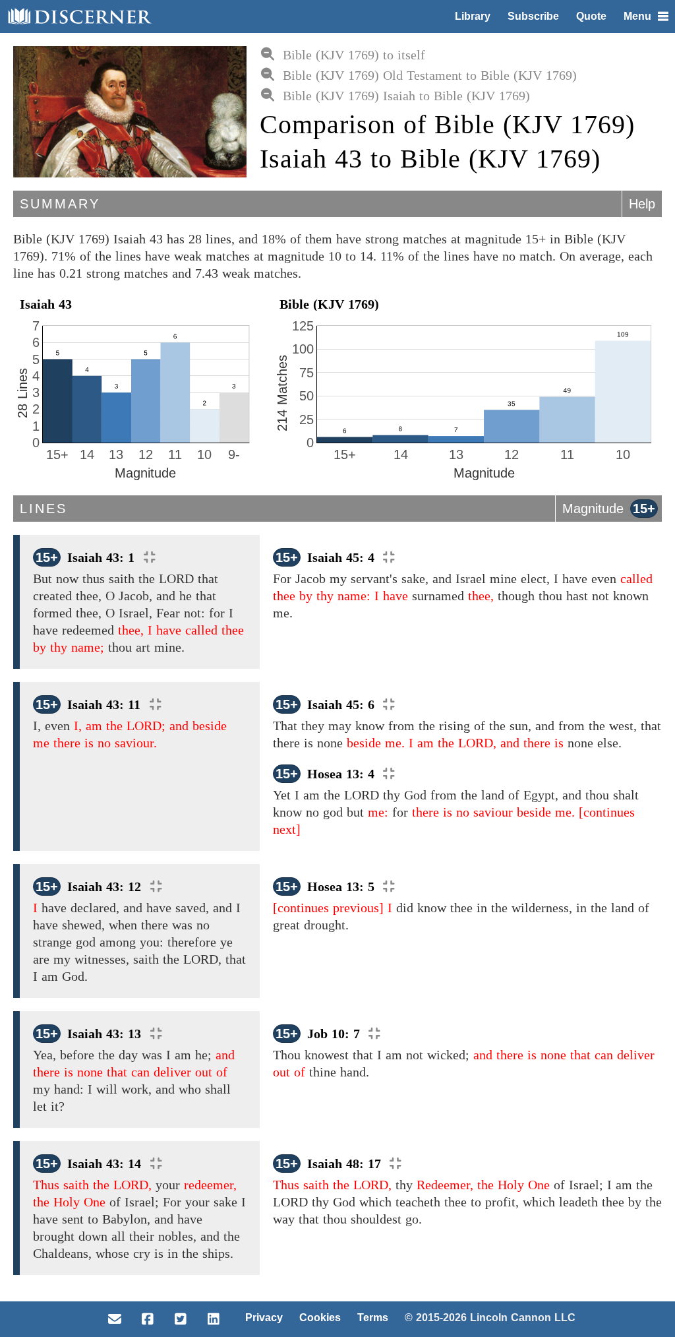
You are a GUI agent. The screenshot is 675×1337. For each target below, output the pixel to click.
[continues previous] (328, 907)
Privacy (264, 1317)
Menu (637, 16)
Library (472, 16)
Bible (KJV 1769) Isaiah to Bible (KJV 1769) (406, 95)
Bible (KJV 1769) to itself (354, 54)
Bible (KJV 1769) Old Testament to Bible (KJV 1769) (430, 75)
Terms (372, 1317)
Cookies (320, 1317)
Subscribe (533, 16)
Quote (591, 16)
